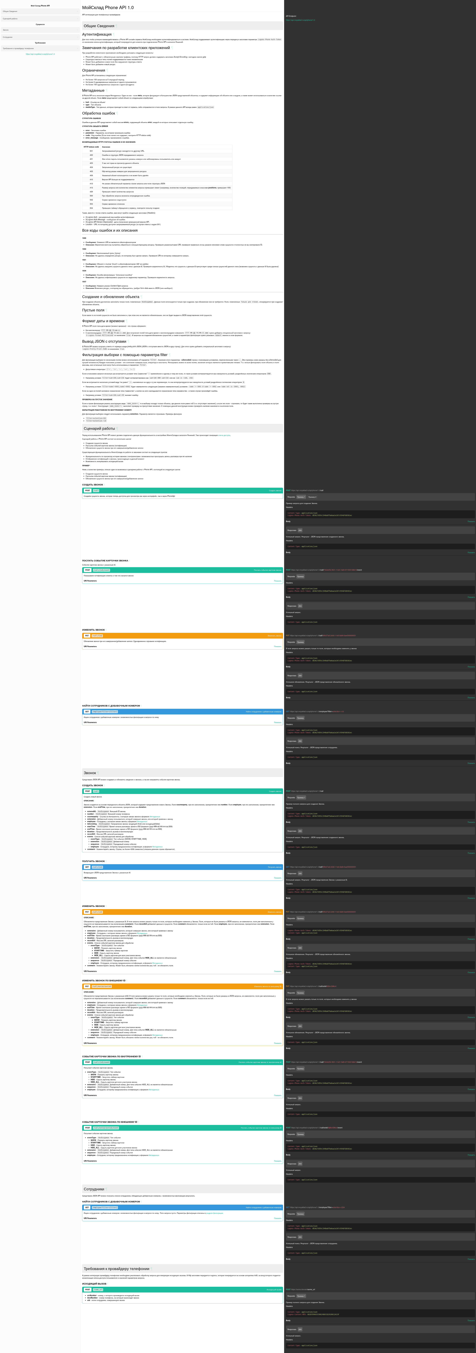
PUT (87, 635)
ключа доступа (224, 435)
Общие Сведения (10, 11)
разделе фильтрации (214, 1213)
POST (87, 490)
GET (87, 711)
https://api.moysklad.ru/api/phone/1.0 (40, 54)
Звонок (5, 30)
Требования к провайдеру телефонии (18, 48)
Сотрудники (7, 37)
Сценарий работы (10, 18)
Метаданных (155, 816)
